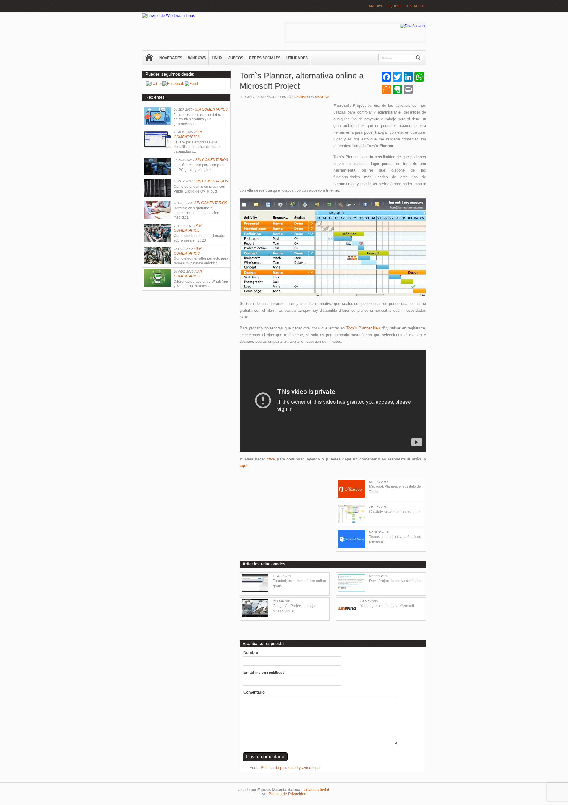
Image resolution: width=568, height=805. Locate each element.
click (271, 459)
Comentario (254, 692)
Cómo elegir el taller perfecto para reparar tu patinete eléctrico (201, 260)
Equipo (394, 6)
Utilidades (297, 58)
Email (264, 672)
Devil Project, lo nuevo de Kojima (395, 581)
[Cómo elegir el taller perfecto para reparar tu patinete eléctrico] (157, 263)
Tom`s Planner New (363, 328)
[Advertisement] (284, 141)
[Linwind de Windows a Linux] (168, 15)
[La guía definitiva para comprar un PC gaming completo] (157, 174)
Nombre (250, 652)
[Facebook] (173, 83)
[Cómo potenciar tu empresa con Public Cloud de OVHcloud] (157, 195)
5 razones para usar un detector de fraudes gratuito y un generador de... (199, 119)
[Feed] (191, 83)
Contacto (414, 6)
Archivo (376, 6)
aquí (244, 465)
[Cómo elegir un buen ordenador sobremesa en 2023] (157, 240)
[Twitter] (154, 83)
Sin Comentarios (211, 109)
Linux (217, 58)
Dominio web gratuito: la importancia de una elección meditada (196, 212)
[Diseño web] (412, 26)
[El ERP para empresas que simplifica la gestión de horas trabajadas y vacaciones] (157, 146)
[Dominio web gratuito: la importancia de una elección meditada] (157, 217)
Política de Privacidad (287, 794)
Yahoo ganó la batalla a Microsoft (387, 606)
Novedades (170, 58)
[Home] (149, 58)
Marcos (322, 96)
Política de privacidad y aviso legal (290, 767)
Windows (197, 58)
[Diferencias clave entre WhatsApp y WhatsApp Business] (157, 286)
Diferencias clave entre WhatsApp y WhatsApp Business (201, 283)
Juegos (235, 58)
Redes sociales (264, 58)
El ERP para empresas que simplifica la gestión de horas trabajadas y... (197, 146)
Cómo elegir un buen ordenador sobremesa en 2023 (199, 238)
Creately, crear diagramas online (395, 512)
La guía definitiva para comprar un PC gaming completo (199, 167)
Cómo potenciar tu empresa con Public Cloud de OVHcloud (199, 189)
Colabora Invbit (316, 789)
